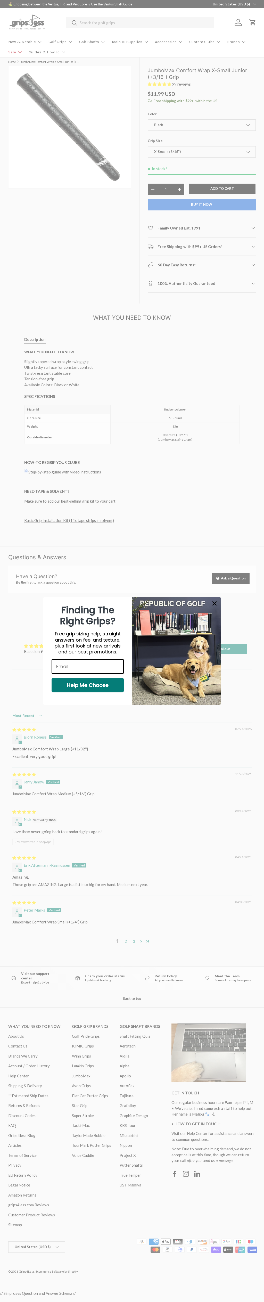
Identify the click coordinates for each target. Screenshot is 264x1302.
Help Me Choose (88, 685)
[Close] (214, 603)
